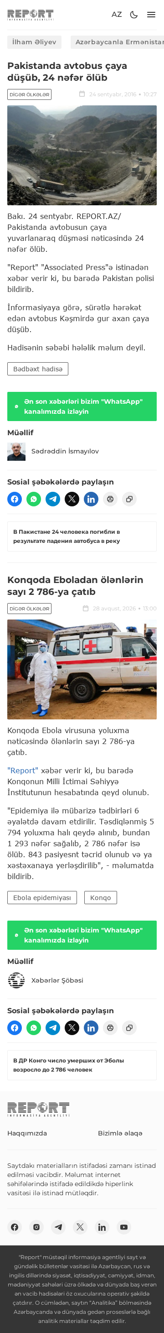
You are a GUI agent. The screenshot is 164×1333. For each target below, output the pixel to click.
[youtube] (124, 1227)
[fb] (14, 499)
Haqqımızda (27, 1133)
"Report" (22, 770)
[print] (110, 499)
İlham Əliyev (34, 42)
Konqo (100, 897)
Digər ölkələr (29, 95)
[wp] (33, 499)
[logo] (30, 15)
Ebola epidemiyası (42, 897)
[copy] (129, 499)
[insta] (36, 1227)
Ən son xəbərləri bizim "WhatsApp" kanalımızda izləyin (83, 406)
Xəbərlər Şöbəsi (57, 980)
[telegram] (53, 499)
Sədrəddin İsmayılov (65, 451)
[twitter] (72, 499)
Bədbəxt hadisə (37, 369)
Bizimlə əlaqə (120, 1133)
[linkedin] (91, 499)
